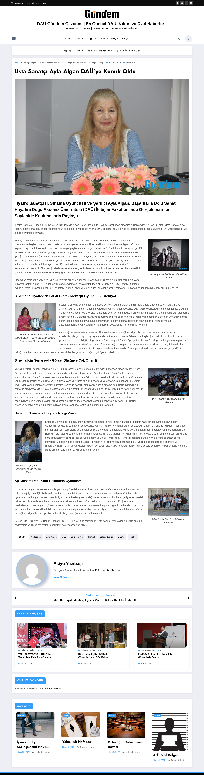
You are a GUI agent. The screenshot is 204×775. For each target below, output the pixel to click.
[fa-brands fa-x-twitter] (182, 3)
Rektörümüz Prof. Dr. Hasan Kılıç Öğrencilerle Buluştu (155, 656)
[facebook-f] (177, 3)
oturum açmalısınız (50, 688)
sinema (76, 62)
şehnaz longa (66, 62)
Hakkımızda (101, 38)
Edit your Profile (104, 570)
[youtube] (191, 3)
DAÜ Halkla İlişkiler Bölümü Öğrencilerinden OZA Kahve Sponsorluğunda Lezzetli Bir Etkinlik (96, 656)
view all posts (61, 577)
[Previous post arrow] (15, 598)
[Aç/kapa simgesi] (14, 39)
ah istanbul (21, 62)
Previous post (92, 595)
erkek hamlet (47, 62)
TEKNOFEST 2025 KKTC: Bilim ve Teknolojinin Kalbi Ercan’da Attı (36, 656)
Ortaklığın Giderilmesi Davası (78, 744)
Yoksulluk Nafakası (30, 741)
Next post (110, 595)
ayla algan (31, 62)
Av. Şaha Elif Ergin (38, 746)
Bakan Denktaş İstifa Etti (121, 600)
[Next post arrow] (188, 598)
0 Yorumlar (130, 62)
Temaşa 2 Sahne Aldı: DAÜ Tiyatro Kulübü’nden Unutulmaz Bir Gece (169, 744)
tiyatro (83, 62)
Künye (125, 38)
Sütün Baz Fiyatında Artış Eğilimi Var (75, 600)
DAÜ (39, 62)
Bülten (156, 715)
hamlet (56, 62)
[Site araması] (179, 39)
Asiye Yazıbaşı (97, 62)
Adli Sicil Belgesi (119, 755)
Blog (89, 38)
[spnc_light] (188, 38)
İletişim (115, 38)
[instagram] (186, 3)
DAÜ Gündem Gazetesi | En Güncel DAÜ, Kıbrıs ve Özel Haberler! (101, 23)
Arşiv (80, 38)
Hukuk (20, 715)
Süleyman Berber (28, 650)
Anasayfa (70, 38)
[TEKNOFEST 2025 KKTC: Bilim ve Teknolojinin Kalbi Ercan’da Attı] (42, 635)
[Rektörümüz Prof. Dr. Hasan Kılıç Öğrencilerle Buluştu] (162, 635)
